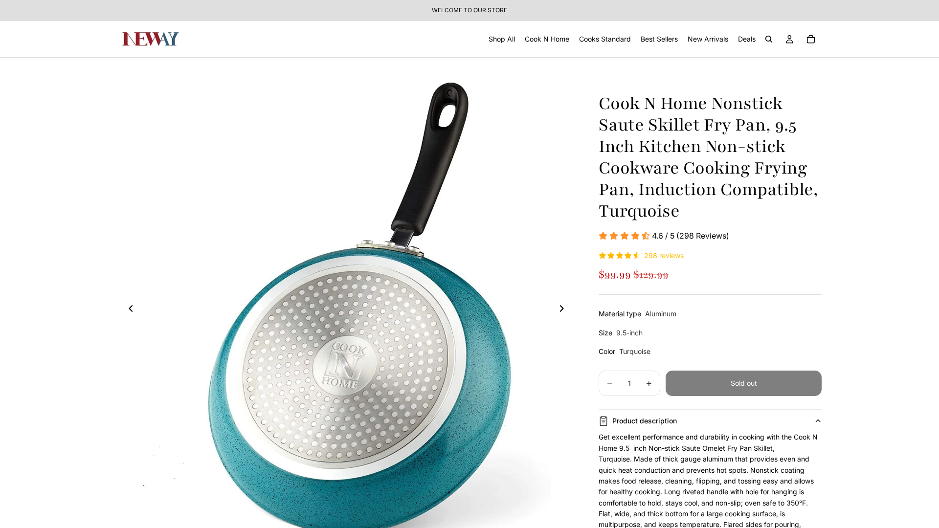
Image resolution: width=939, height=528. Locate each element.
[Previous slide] (128, 310)
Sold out (744, 383)
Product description (644, 421)
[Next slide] (564, 310)
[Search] (769, 39)
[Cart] (811, 39)
